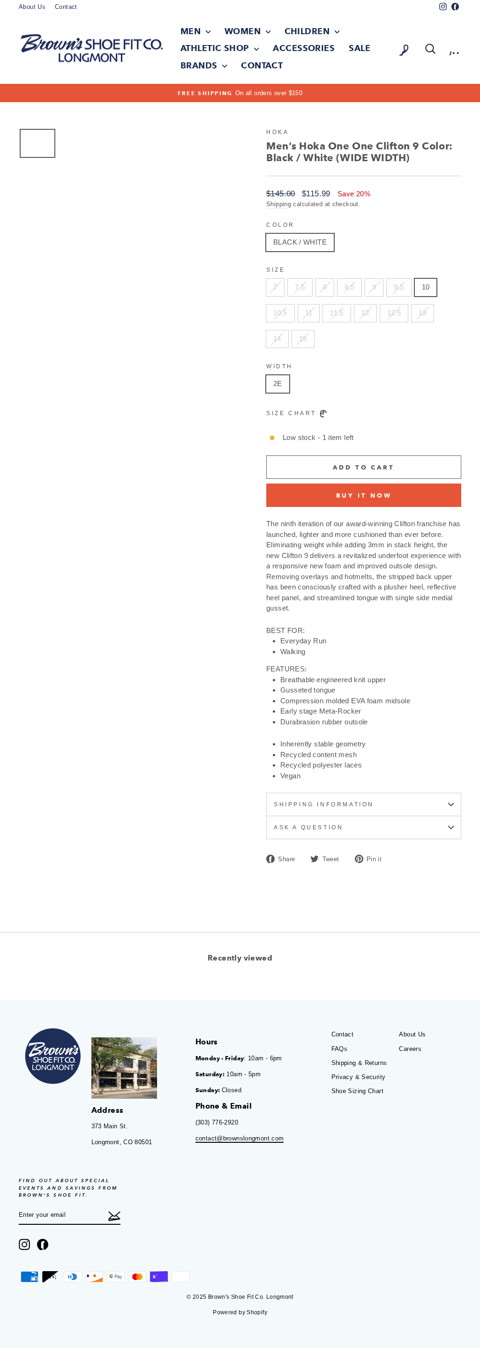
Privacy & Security (358, 1076)
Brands (200, 65)
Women (244, 31)
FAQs (339, 1048)
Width (279, 366)
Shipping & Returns (359, 1062)
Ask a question (308, 827)
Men (191, 31)
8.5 (349, 287)
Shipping (278, 204)
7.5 (300, 287)
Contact (66, 6)
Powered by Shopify (240, 1312)
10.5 (280, 313)
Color (280, 225)
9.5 (399, 287)
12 (365, 313)
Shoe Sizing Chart (357, 1091)
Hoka (277, 132)
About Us (32, 6)
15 (303, 339)
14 (277, 339)
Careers (410, 1048)
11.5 (337, 313)
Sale (359, 48)
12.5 (394, 313)
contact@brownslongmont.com (239, 1138)
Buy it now (364, 495)
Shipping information (324, 804)
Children (308, 31)
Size (275, 270)
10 (426, 287)
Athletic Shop (216, 48)
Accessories (304, 48)
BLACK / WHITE (300, 242)
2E (277, 383)
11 (309, 313)
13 (423, 313)
